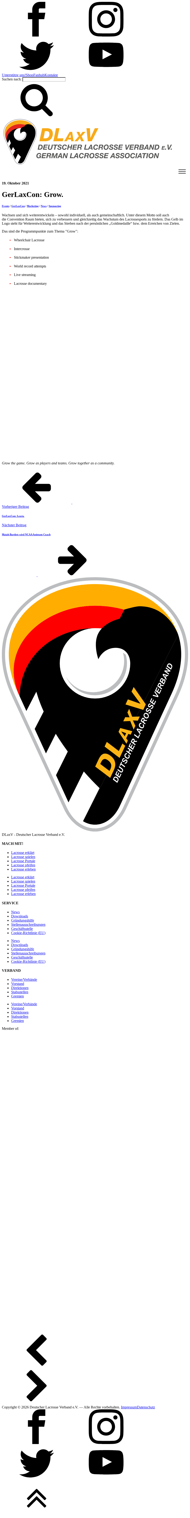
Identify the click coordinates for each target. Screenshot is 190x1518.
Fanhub (38, 75)
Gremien (17, 996)
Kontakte (51, 75)
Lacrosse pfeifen (23, 865)
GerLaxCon (18, 206)
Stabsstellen (19, 992)
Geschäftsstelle (22, 929)
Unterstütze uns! (14, 75)
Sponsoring (55, 206)
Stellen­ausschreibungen (28, 924)
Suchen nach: (12, 79)
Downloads (19, 916)
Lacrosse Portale (23, 861)
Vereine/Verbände (24, 979)
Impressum (129, 1407)
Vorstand (17, 984)
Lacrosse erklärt (22, 853)
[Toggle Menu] (182, 171)
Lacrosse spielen (23, 857)
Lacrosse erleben (23, 869)
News (44, 206)
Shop (29, 75)
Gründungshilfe (22, 920)
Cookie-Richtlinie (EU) (28, 933)
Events (5, 206)
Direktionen (19, 988)
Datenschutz (146, 1407)
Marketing (33, 206)
